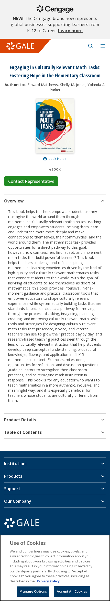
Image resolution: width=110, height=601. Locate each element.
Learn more (70, 30)
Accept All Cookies (72, 591)
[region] (55, 568)
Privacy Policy (48, 581)
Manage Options (33, 591)
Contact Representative (31, 181)
